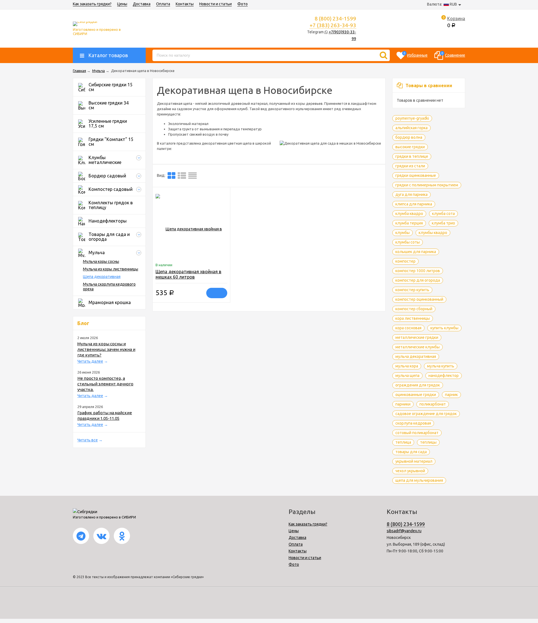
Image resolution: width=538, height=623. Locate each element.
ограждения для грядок (417, 385)
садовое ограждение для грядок (426, 413)
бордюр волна (408, 137)
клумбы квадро (433, 232)
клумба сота (443, 213)
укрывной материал (413, 461)
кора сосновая (408, 328)
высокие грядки (410, 147)
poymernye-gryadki (412, 118)
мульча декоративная (415, 356)
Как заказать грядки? (92, 4)
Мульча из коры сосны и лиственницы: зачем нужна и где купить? (106, 349)
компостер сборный (413, 309)
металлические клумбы (417, 347)
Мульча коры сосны (101, 261)
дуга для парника (411, 194)
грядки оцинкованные (415, 175)
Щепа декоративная (101, 276)
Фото (242, 4)
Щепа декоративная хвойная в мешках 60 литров (188, 274)
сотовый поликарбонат (417, 432)
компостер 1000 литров (417, 270)
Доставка (141, 4)
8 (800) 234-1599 (406, 524)
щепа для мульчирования (419, 480)
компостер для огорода (417, 280)
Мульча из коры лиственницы (110, 269)
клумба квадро (409, 213)
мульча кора (406, 366)
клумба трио (443, 223)
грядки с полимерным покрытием (426, 185)
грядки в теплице (411, 156)
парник (451, 394)
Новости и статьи (215, 4)
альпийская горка (411, 128)
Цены (122, 4)
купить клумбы (444, 328)
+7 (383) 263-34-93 (333, 25)
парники (403, 404)
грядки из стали (410, 166)
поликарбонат (432, 404)
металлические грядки (416, 337)
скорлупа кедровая (413, 423)
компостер (405, 261)
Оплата (163, 4)
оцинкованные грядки (415, 394)
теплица (403, 442)
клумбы (402, 232)
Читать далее (90, 361)
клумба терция (409, 223)
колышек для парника (415, 251)
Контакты (185, 4)
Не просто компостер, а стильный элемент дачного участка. (105, 384)
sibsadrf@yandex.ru (404, 531)
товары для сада (411, 452)
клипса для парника (413, 204)
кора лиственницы (412, 318)
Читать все (87, 440)
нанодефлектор (443, 375)
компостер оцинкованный (419, 299)
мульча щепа (407, 375)
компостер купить (412, 290)
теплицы (428, 442)
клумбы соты (407, 242)
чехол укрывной (410, 471)
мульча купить (440, 366)
